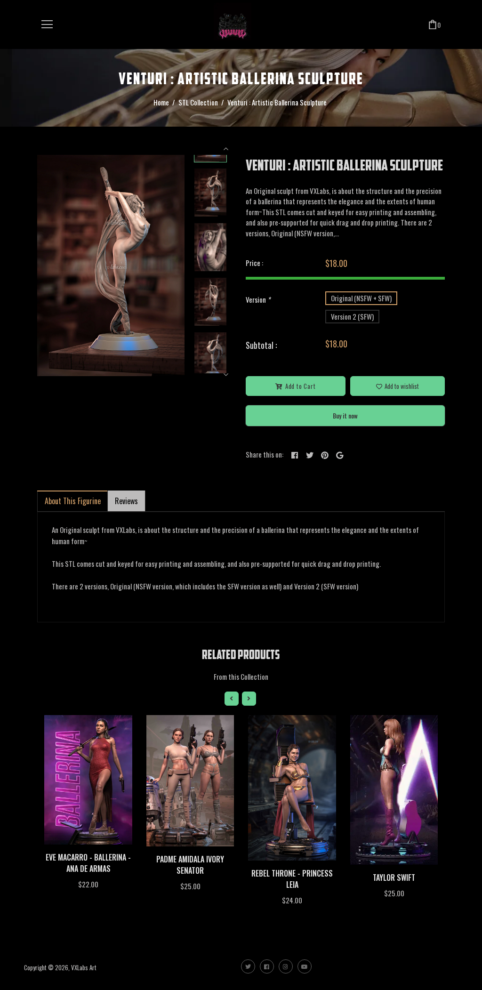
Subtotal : (261, 345)
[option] (111, 265)
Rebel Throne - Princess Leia (292, 879)
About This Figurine (73, 501)
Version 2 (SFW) (352, 316)
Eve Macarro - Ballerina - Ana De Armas (88, 863)
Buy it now (345, 415)
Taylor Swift (394, 877)
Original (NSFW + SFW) (361, 298)
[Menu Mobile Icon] (47, 24)
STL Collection (198, 102)
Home (161, 102)
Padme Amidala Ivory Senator (190, 864)
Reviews (126, 501)
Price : (254, 263)
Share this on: (264, 454)
